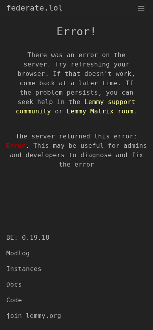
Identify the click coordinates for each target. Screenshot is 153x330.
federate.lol (34, 8)
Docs (14, 284)
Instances (24, 269)
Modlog (18, 253)
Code (14, 300)
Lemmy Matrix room (100, 111)
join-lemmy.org (33, 315)
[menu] (141, 8)
